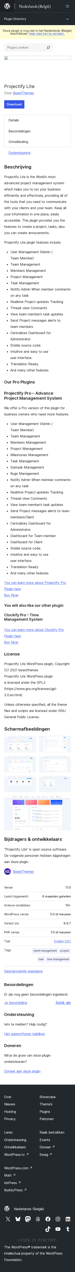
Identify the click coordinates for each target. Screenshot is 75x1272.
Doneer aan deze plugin (22, 1071)
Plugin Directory (15, 19)
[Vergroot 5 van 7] (30, 781)
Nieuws (9, 1104)
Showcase (48, 1097)
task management (58, 959)
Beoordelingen (20, 131)
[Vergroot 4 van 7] (65, 761)
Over (7, 1097)
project (64, 950)
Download (14, 104)
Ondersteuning (19, 153)
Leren (8, 1132)
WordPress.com (18, 1168)
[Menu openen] (68, 6)
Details (14, 120)
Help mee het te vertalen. (47, 33)
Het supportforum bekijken (24, 1034)
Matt (10, 1175)
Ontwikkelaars (15, 1147)
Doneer (47, 1147)
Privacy (10, 1119)
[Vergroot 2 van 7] (65, 741)
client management (45, 950)
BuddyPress (15, 1190)
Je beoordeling (15, 1003)
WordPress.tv (16, 1154)
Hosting (10, 1112)
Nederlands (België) (29, 1209)
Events (45, 1140)
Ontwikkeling (18, 142)
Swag (46, 1154)
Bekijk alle (63, 1003)
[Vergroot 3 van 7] (30, 761)
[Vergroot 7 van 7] (65, 801)
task (41, 959)
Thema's (46, 1104)
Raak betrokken (52, 1132)
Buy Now (11, 595)
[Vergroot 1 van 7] (30, 741)
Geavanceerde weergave (23, 971)
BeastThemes (23, 93)
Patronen (47, 1119)
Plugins (45, 1112)
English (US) (62, 941)
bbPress (12, 1183)
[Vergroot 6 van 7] (65, 781)
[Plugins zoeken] (48, 47)
